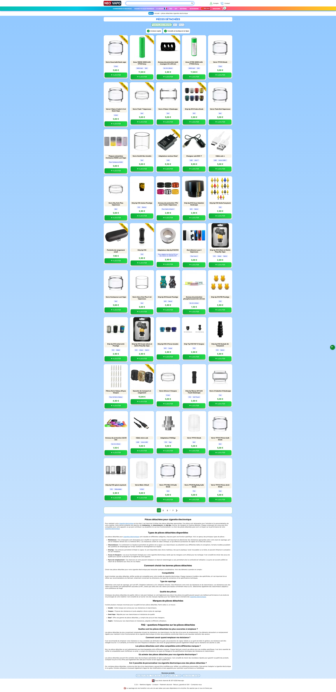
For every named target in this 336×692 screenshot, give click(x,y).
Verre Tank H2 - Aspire (175, 675)
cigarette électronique (126, 523)
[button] (332, 347)
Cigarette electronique (144, 9)
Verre (175, 25)
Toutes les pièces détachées (161, 25)
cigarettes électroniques (131, 537)
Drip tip (181, 25)
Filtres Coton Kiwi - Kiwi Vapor (191, 675)
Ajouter (117, 75)
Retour (151, 13)
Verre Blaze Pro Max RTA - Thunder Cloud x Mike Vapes (151, 675)
